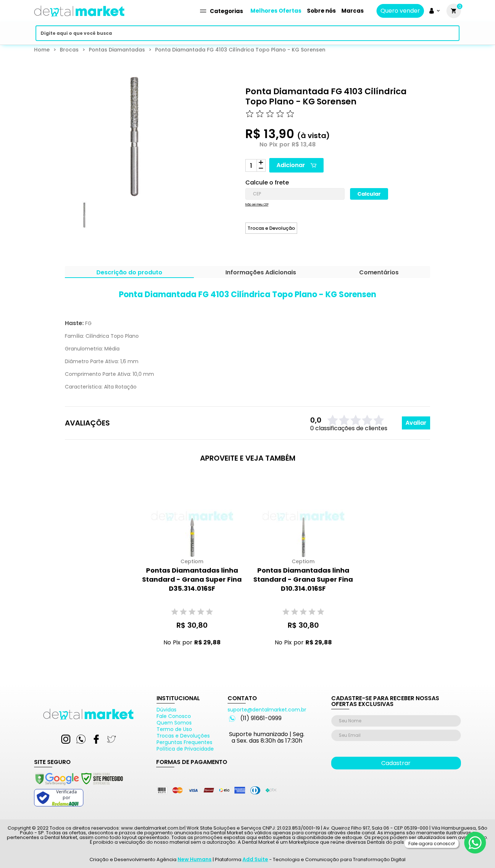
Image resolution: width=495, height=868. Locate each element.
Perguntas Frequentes (184, 742)
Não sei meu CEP (257, 204)
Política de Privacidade (185, 748)
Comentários (379, 273)
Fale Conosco (174, 716)
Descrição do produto (129, 273)
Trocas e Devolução (271, 228)
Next (188, 221)
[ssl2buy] (78, 786)
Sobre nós (321, 10)
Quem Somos (174, 722)
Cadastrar (396, 763)
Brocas (69, 49)
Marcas (352, 10)
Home (42, 49)
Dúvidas (166, 709)
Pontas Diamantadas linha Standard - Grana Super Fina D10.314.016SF (303, 579)
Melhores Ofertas (275, 10)
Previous (60, 221)
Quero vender (400, 11)
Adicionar (290, 165)
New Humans (195, 859)
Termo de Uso (174, 729)
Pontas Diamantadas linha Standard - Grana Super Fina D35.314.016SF (192, 579)
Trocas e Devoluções (183, 735)
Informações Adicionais (260, 273)
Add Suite (255, 859)
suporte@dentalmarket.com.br (267, 709)
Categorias (226, 11)
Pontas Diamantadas (117, 49)
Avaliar (416, 423)
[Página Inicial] (79, 19)
